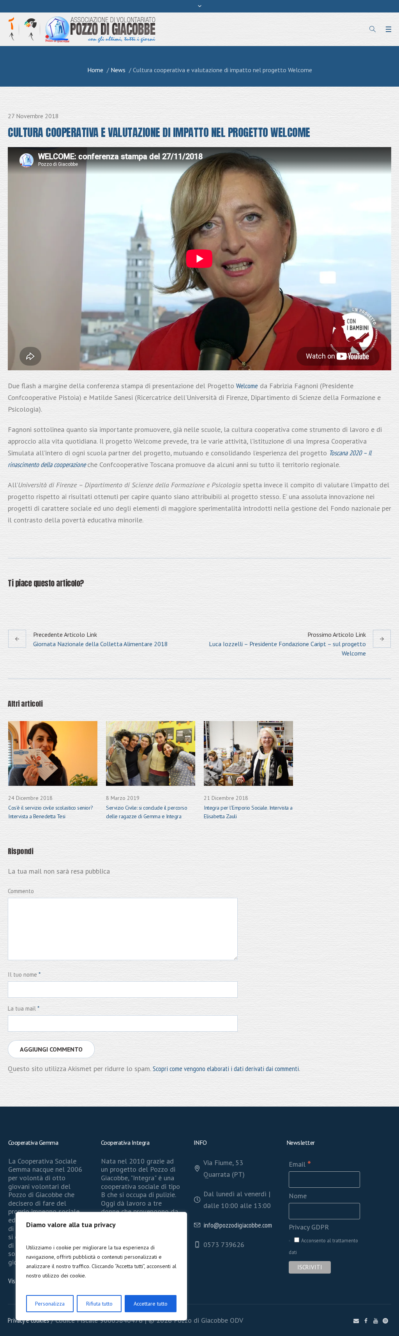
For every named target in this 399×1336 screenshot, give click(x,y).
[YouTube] (376, 1321)
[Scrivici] (356, 1321)
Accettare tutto (151, 1303)
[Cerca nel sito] (372, 29)
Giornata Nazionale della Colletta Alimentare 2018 (100, 644)
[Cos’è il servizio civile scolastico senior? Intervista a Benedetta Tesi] (52, 753)
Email (300, 1164)
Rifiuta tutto (99, 1303)
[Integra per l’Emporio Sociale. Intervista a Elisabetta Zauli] (248, 753)
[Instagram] (385, 1321)
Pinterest (50, 602)
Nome (298, 1195)
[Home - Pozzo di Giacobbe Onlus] (100, 28)
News (118, 70)
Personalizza (50, 1303)
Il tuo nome (24, 974)
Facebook (12, 602)
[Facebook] (366, 1321)
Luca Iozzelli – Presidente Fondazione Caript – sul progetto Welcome (287, 648)
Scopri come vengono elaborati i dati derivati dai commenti (226, 1068)
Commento (21, 891)
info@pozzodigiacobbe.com (237, 1225)
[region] (101, 1266)
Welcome (247, 385)
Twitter (31, 602)
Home (95, 70)
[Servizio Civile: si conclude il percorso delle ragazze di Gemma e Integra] (150, 753)
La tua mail (23, 1008)
